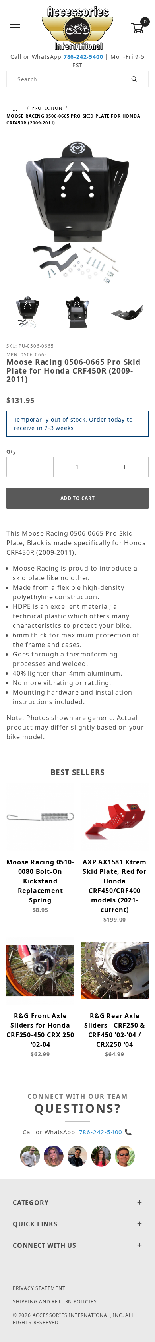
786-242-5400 (83, 56)
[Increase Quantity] (125, 467)
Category (30, 1202)
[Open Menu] (15, 28)
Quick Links (35, 1224)
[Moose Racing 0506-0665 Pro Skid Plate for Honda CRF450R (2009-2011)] (77, 218)
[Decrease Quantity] (30, 467)
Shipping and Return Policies (55, 1301)
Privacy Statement (39, 1288)
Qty (11, 451)
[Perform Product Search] (134, 79)
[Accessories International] (77, 27)
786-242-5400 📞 (105, 1132)
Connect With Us (44, 1245)
